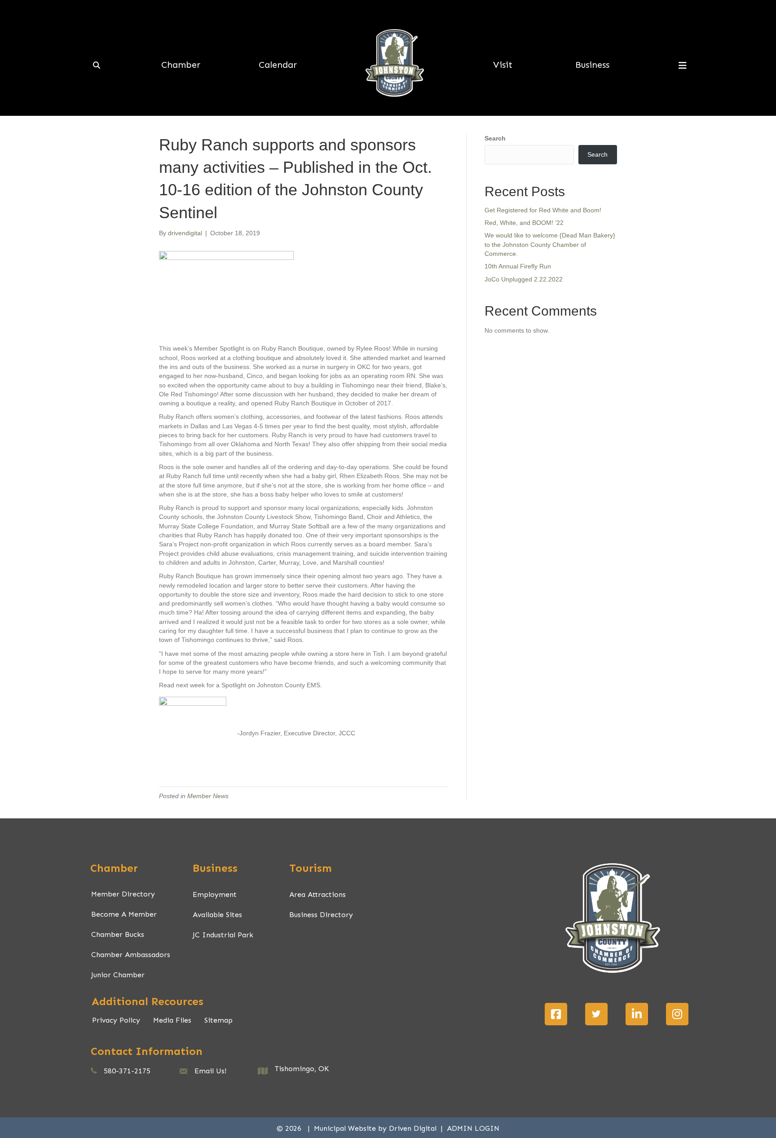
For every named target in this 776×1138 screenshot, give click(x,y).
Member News (208, 796)
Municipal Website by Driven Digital (376, 1128)
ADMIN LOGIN (473, 1128)
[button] (556, 1014)
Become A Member (124, 914)
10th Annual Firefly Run (518, 266)
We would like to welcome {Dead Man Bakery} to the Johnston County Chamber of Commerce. (550, 244)
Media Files (172, 1020)
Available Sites (217, 914)
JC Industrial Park (223, 935)
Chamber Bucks (117, 934)
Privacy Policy (116, 1020)
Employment (215, 894)
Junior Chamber (118, 975)
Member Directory (123, 894)
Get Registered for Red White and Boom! (543, 210)
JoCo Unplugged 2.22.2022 (524, 279)
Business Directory (321, 914)
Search (495, 138)
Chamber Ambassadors (130, 954)
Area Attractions (317, 894)
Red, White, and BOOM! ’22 (524, 222)
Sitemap (218, 1020)
